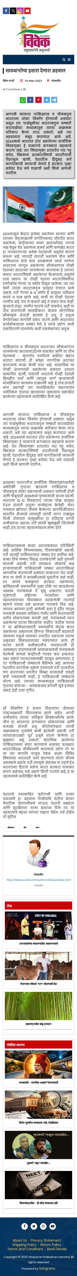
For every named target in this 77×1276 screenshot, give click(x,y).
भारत (37, 827)
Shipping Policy (25, 1245)
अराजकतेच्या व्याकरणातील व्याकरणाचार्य (38, 943)
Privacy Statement (46, 1240)
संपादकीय (56, 80)
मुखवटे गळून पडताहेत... (38, 1163)
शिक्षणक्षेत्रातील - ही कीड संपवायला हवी (39, 1203)
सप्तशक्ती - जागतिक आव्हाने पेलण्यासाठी (38, 1082)
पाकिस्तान (10, 827)
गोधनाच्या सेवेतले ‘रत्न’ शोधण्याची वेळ (38, 984)
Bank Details (57, 1249)
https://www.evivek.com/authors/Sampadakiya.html (38, 880)
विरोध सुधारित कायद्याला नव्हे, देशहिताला (38, 1122)
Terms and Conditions (25, 1249)
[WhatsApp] (23, 100)
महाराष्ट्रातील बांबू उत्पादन (38, 1024)
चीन (25, 827)
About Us (20, 1240)
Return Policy (51, 1245)
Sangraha (47, 1268)
